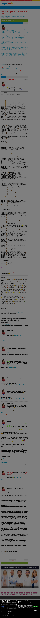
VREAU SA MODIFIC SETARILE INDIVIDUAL (35, 609)
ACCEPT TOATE (36, 606)
